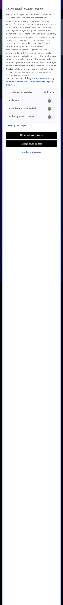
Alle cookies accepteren (31, 135)
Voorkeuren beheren (31, 152)
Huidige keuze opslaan (32, 144)
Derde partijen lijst (16, 126)
